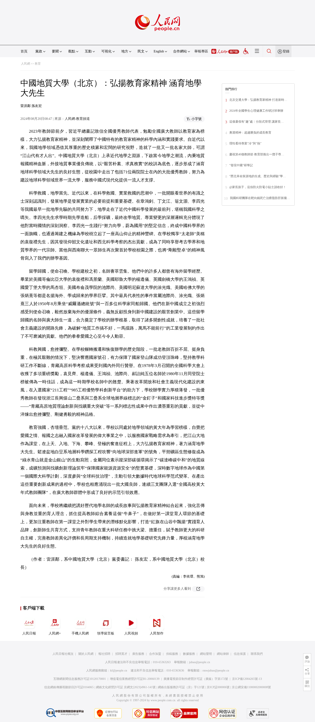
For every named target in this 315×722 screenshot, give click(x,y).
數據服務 (189, 653)
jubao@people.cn (199, 662)
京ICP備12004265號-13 (247, 678)
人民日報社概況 (63, 653)
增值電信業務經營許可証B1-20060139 (134, 678)
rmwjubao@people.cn (215, 670)
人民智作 (157, 633)
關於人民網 (85, 653)
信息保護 (240, 653)
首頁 (24, 51)
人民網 (25, 63)
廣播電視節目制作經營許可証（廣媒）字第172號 (196, 678)
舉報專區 (201, 51)
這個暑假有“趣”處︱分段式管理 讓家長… (256, 121)
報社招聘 (104, 653)
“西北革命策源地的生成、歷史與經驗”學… (257, 176)
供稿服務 (172, 653)
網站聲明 (206, 653)
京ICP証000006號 (218, 687)
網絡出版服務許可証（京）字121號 (181, 687)
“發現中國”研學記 (241, 165)
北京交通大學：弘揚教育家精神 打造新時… (258, 99)
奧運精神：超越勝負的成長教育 (250, 132)
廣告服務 (138, 653)
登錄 (286, 51)
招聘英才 (121, 653)
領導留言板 (105, 633)
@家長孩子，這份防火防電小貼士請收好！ (257, 187)
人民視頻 (131, 633)
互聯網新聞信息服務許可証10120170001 (79, 678)
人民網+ (55, 633)
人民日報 (29, 633)
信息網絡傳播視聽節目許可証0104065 (69, 687)
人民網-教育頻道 (77, 118)
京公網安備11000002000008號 (251, 687)
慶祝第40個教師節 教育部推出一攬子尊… (256, 154)
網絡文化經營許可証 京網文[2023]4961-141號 (126, 687)
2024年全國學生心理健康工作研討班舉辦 (256, 110)
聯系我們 (257, 653)
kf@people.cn (118, 670)
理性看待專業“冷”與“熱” (245, 143)
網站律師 (223, 653)
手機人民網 (80, 633)
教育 (38, 63)
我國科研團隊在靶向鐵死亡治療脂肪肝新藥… (260, 198)
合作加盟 (155, 653)
